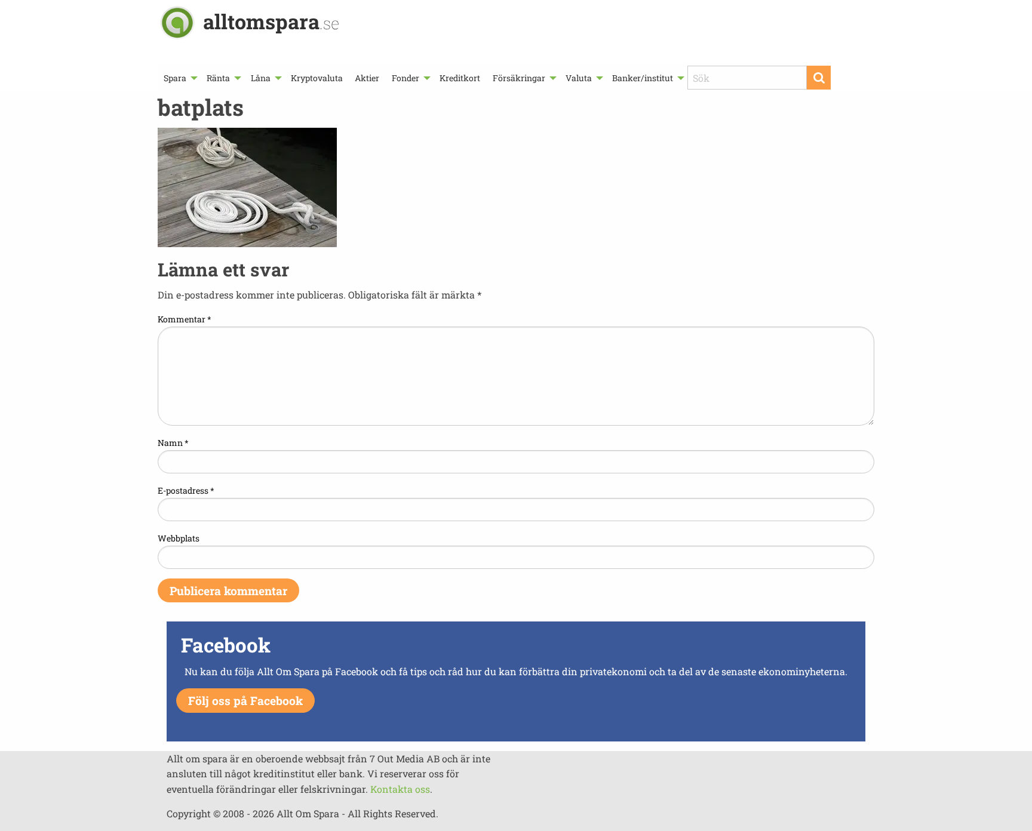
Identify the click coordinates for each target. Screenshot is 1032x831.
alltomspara (271, 21)
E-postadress (186, 490)
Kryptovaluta (317, 78)
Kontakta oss (400, 789)
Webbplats (178, 538)
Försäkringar (519, 78)
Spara (175, 78)
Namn (173, 442)
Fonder (405, 78)
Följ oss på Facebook (245, 700)
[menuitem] (179, 77)
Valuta (579, 78)
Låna (261, 78)
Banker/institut (642, 78)
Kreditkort (460, 78)
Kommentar (184, 319)
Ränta (218, 78)
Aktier (367, 78)
